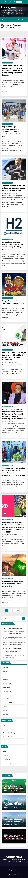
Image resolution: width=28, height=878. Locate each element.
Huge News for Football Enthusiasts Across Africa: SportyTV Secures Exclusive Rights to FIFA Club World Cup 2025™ (13, 527)
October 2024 (6, 699)
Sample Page (16, 874)
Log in (4, 751)
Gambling (5, 729)
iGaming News (9, 7)
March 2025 (6, 679)
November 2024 (7, 695)
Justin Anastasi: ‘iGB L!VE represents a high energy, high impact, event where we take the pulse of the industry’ (12, 70)
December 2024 (7, 691)
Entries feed (6, 755)
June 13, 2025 (7, 252)
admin (15, 78)
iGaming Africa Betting (9, 733)
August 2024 (6, 706)
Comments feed (7, 759)
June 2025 (5, 667)
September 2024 (7, 702)
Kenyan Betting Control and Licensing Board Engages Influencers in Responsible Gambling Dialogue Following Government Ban (13, 414)
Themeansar (14, 870)
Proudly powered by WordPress (8, 868)
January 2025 (6, 687)
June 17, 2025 (9, 790)
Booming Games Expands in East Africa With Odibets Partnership (13, 583)
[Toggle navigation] (25, 19)
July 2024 (5, 710)
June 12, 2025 (7, 421)
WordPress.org (7, 763)
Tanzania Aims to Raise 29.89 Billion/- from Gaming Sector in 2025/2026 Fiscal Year (13, 188)
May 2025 (5, 671)
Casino (5, 725)
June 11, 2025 (7, 534)
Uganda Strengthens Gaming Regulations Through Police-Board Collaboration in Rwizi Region (11, 131)
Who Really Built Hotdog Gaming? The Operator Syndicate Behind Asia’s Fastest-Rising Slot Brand (13, 650)
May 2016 (5, 714)
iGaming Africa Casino (7, 62)
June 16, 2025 (7, 78)
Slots (4, 740)
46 (18, 610)
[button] (18, 19)
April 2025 (5, 675)
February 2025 (7, 683)
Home (10, 874)
